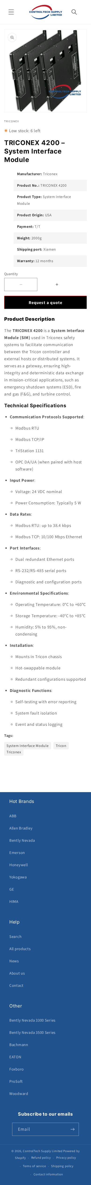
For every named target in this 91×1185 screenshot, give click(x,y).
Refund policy (41, 1158)
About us (17, 973)
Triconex (14, 752)
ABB (13, 815)
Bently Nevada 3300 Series (32, 1020)
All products (20, 948)
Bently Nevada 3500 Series (32, 1032)
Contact (16, 985)
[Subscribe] (72, 1129)
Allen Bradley (20, 828)
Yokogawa (18, 877)
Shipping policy (62, 1166)
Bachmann (18, 1044)
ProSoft (16, 1081)
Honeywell (18, 864)
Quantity (11, 273)
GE (11, 889)
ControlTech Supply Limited (43, 1151)
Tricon (61, 745)
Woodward (18, 1093)
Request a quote (46, 302)
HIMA (13, 901)
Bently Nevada (22, 840)
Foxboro (16, 1069)
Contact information (48, 1174)
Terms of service (34, 1166)
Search (15, 936)
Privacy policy (66, 1158)
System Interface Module (28, 745)
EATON (15, 1056)
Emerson (17, 852)
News (14, 961)
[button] (11, 12)
